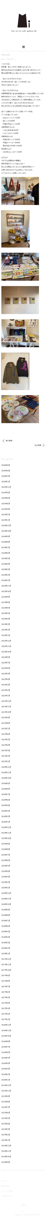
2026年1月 (5, 482)
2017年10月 (6, 970)
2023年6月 (5, 608)
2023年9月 (5, 597)
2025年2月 (5, 515)
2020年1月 (5, 822)
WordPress (18, 1215)
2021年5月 (5, 740)
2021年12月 (6, 701)
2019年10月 (6, 838)
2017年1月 (5, 1019)
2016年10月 (6, 1036)
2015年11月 (6, 1091)
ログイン (4, 1181)
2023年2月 (5, 630)
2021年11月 (6, 707)
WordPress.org (6, 1196)
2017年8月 (5, 981)
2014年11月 (6, 1151)
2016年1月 (5, 1080)
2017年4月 (5, 1003)
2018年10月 (6, 904)
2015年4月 (5, 1124)
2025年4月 (5, 509)
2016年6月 (5, 1052)
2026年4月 (5, 471)
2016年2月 (5, 1074)
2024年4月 (5, 564)
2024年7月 (5, 547)
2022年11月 (6, 646)
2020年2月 (5, 816)
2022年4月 (5, 679)
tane (2, 59)
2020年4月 (5, 805)
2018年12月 (6, 893)
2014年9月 (5, 1162)
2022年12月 (6, 641)
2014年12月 (6, 1146)
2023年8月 (5, 602)
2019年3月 (5, 877)
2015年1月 (5, 1140)
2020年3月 (5, 811)
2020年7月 (5, 794)
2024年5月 (5, 558)
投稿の (5, 1186)
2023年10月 (6, 591)
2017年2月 (5, 1014)
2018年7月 (5, 921)
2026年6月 (5, 465)
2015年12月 (6, 1085)
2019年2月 (5, 882)
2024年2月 (5, 575)
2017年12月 (6, 959)
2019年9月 (5, 844)
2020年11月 (6, 772)
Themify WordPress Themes (31, 1215)
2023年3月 (5, 624)
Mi (22, 1211)
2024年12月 (6, 525)
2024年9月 (5, 536)
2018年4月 (5, 937)
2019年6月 (5, 860)
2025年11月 (6, 487)
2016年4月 (5, 1063)
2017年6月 (5, 992)
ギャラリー (10, 59)
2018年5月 (5, 932)
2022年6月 (5, 668)
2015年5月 (5, 1118)
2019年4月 (5, 871)
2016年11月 (6, 1030)
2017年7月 (5, 987)
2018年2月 (5, 948)
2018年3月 (5, 943)
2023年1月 (5, 635)
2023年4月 (5, 619)
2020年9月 (5, 783)
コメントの (7, 1191)
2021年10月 (6, 712)
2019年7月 (5, 855)
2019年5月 (5, 866)
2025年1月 (5, 520)
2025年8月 (5, 498)
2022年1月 (5, 696)
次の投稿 (38, 445)
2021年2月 (5, 756)
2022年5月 (5, 674)
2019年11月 (6, 833)
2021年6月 (5, 734)
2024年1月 (5, 580)
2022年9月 (5, 657)
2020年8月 (5, 789)
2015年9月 (5, 1096)
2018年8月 (5, 915)
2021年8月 (5, 723)
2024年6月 (5, 553)
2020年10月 (6, 778)
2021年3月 (5, 750)
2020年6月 (5, 800)
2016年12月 (6, 1025)
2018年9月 (5, 910)
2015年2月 (5, 1135)
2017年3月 (5, 1008)
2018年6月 (5, 926)
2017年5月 (5, 997)
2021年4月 (5, 745)
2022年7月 (5, 663)
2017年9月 (5, 975)
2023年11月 (6, 586)
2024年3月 (5, 569)
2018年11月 (6, 899)
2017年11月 (6, 965)
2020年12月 (6, 767)
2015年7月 (5, 1107)
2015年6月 (5, 1113)
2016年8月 (5, 1041)
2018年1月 (5, 954)
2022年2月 (5, 690)
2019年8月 (5, 849)
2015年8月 (5, 1102)
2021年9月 (5, 718)
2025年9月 (5, 493)
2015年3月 (5, 1129)
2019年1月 (5, 888)
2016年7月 (5, 1047)
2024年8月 (5, 542)
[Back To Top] (23, 1205)
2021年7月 (5, 729)
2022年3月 (5, 685)
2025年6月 (5, 504)
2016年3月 (5, 1069)
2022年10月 (6, 652)
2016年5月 (5, 1058)
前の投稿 (8, 441)
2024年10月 (6, 531)
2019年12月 (6, 827)
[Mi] (23, 41)
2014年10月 (6, 1157)
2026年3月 (5, 476)
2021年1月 (5, 761)
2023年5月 (5, 613)
